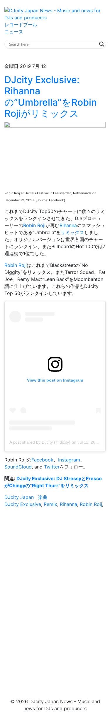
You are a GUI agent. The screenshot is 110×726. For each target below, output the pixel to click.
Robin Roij (91, 504)
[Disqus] (55, 595)
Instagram (69, 460)
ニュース (13, 32)
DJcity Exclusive (22, 504)
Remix (50, 504)
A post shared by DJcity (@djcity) (39, 442)
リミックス (72, 232)
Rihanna (68, 225)
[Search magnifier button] (102, 44)
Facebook (42, 460)
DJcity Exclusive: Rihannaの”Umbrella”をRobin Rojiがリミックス (50, 96)
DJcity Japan (19, 497)
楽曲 (43, 497)
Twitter (52, 467)
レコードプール (20, 25)
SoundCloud (18, 467)
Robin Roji (34, 225)
